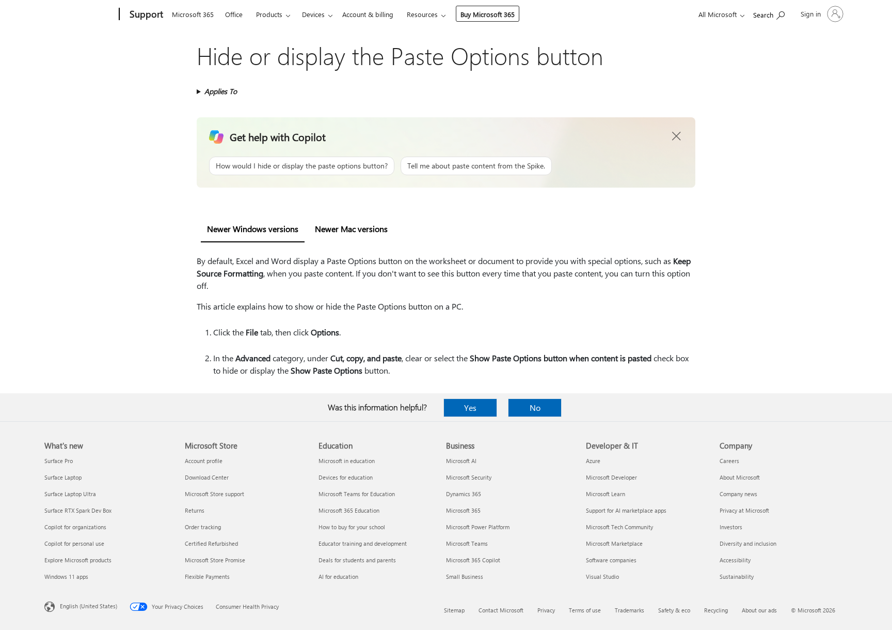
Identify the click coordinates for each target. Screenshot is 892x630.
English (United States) (88, 606)
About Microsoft (740, 477)
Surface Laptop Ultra (70, 494)
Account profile (203, 461)
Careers (729, 461)
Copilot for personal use (74, 543)
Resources (422, 14)
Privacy (546, 610)
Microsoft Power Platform (477, 527)
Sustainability (737, 576)
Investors (731, 527)
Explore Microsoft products (78, 560)
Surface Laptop (63, 477)
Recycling (716, 610)
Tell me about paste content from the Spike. (476, 166)
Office (234, 14)
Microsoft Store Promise (215, 560)
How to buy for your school (351, 527)
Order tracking (203, 527)
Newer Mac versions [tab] (351, 228)
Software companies (611, 560)
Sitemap (454, 610)
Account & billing (367, 14)
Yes (470, 407)
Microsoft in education (346, 461)
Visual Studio (602, 576)
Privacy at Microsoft (744, 510)
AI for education (338, 576)
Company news (738, 494)
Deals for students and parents (357, 560)
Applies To (220, 91)
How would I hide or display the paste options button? (302, 166)
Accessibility (735, 560)
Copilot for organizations (75, 527)
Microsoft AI (461, 461)
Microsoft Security (468, 477)
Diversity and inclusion (748, 543)
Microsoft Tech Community (619, 527)
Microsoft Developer (611, 477)
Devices (313, 14)
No (535, 407)
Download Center (207, 477)
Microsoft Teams (467, 543)
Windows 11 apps (66, 576)
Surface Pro (58, 461)
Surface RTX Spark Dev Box (78, 510)
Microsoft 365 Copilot (473, 560)
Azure (593, 461)
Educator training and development (362, 543)
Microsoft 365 (193, 14)
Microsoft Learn (605, 494)
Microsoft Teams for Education (356, 494)
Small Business (464, 576)
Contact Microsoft (501, 610)
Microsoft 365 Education (348, 510)
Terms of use (585, 610)
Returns (194, 510)
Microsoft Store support (214, 494)
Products (269, 14)
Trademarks (629, 610)
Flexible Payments (207, 576)
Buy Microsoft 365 (487, 14)
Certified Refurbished (211, 543)
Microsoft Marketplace (614, 543)
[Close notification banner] (677, 136)
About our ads (759, 610)
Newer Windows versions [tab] (252, 228)
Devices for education (345, 477)
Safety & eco (674, 610)
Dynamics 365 (463, 494)
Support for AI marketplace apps (626, 510)
